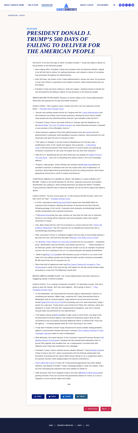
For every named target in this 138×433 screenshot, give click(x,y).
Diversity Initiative (65, 425)
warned (89, 132)
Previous (92, 409)
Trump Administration (90, 112)
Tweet (82, 396)
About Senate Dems (14, 5)
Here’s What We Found (45, 363)
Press (22, 15)
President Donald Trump (60, 199)
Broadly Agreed (88, 165)
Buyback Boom (45, 215)
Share (68, 396)
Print (39, 396)
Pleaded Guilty (96, 350)
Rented (58, 315)
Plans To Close (52, 255)
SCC (87, 425)
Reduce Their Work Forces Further (84, 238)
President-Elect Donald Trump (52, 109)
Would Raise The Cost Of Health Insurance (55, 125)
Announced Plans (63, 202)
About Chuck (87, 5)
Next (104, 409)
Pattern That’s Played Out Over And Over (56, 242)
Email (53, 396)
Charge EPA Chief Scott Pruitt (52, 302)
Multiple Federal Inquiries (90, 373)
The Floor (33, 5)
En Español (103, 5)
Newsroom (47, 5)
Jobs (51, 425)
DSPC (79, 425)
